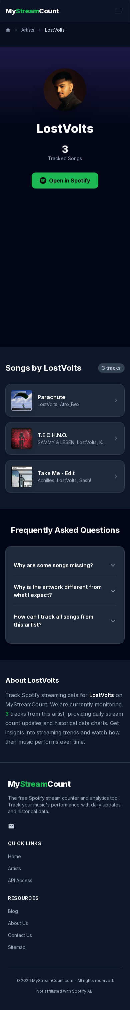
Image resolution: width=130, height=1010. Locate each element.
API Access (20, 880)
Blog (13, 911)
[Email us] (11, 826)
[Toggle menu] (117, 11)
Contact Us (20, 935)
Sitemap (17, 947)
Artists (27, 30)
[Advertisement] (65, 278)
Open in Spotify (69, 180)
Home (14, 856)
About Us (18, 923)
